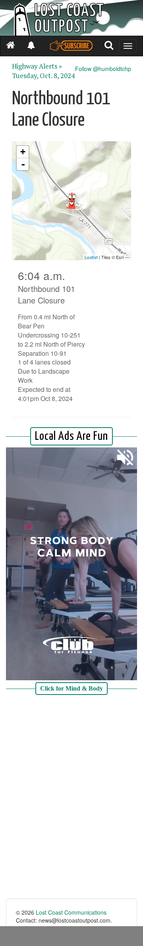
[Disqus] (71, 797)
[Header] (71, 18)
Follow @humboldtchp (103, 69)
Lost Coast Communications (71, 912)
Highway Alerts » (37, 66)
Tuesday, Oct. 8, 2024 (43, 75)
